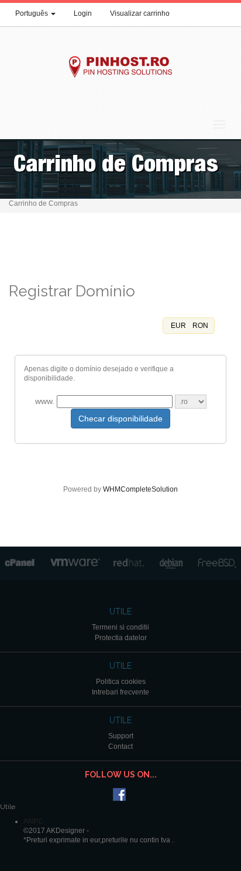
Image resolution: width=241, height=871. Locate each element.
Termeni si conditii (120, 627)
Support (120, 736)
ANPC (33, 821)
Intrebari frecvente (120, 692)
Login (83, 13)
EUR (177, 326)
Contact (120, 746)
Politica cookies (121, 682)
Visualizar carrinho (140, 13)
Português (32, 13)
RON (199, 326)
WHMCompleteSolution (140, 489)
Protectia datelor (121, 638)
